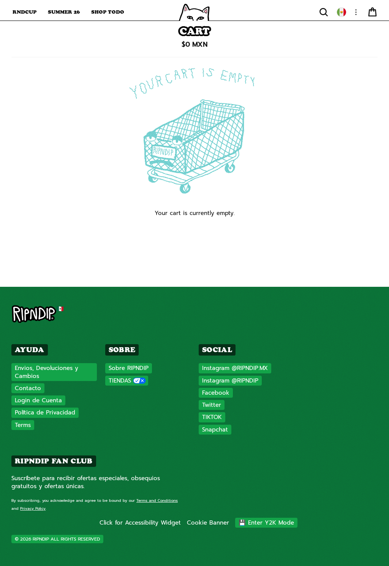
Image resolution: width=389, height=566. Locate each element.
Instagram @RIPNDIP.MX (235, 368)
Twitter (211, 405)
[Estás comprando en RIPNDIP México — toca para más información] (341, 12)
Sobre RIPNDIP (129, 368)
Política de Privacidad (45, 412)
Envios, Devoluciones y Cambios (46, 372)
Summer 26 (64, 12)
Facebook (215, 393)
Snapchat (215, 429)
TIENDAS (120, 380)
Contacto (28, 388)
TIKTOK (212, 417)
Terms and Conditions (157, 500)
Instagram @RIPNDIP (230, 380)
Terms (23, 425)
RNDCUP (24, 12)
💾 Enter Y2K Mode (266, 523)
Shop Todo (107, 12)
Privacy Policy (33, 508)
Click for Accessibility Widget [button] (140, 523)
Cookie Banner (208, 523)
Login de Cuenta (38, 400)
